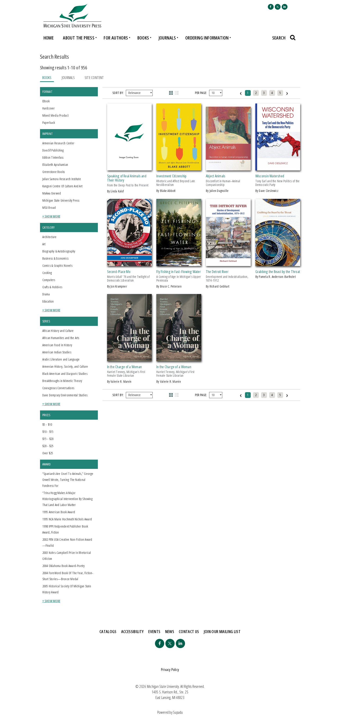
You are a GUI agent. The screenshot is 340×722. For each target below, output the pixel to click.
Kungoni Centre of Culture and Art (62, 186)
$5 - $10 (47, 424)
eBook (46, 101)
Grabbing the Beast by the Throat (277, 271)
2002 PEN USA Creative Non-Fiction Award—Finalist (67, 542)
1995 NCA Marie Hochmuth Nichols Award (67, 519)
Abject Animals (215, 176)
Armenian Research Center (58, 143)
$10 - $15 (48, 431)
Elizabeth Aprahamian (55, 164)
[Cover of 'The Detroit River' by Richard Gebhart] (228, 263)
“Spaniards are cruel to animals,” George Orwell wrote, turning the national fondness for (67, 479)
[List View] (176, 92)
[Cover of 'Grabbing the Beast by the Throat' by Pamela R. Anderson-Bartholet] (277, 263)
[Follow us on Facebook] (271, 7)
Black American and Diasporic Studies (64, 373)
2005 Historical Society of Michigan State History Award (66, 589)
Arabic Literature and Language (61, 359)
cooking (47, 272)
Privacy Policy (170, 669)
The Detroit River (217, 271)
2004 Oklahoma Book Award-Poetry (63, 566)
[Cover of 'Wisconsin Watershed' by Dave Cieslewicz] (277, 167)
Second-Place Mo (118, 271)
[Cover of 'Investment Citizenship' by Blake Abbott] (178, 167)
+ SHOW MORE (51, 216)
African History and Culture (58, 330)
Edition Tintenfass (53, 157)
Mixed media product (55, 115)
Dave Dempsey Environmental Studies (65, 395)
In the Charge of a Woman (124, 366)
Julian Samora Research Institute (61, 179)
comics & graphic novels (57, 265)
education (48, 301)
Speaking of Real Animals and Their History (126, 178)
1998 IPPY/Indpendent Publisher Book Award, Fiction (65, 529)
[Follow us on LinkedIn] (284, 7)
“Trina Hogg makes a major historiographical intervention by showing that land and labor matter (67, 499)
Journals (167, 38)
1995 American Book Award (58, 512)
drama (46, 294)
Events (154, 631)
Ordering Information (207, 38)
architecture (49, 237)
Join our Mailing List (222, 631)
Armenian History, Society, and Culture (65, 366)
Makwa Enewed (51, 193)
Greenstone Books (53, 172)
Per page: (201, 93)
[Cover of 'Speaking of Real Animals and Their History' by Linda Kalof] (129, 167)
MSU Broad (49, 207)
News (169, 631)
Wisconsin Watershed (269, 176)
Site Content (94, 77)
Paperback (48, 122)
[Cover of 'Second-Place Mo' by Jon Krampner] (129, 263)
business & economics (55, 258)
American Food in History (57, 345)
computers (48, 280)
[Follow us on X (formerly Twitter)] (278, 7)
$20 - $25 (48, 446)
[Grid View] (170, 92)
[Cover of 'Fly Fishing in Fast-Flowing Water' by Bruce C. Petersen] (178, 263)
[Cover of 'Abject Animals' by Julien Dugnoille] (228, 167)
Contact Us (189, 631)
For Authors (116, 38)
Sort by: (118, 93)
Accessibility (132, 631)
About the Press (78, 38)
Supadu (178, 712)
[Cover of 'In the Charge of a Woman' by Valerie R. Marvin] (129, 358)
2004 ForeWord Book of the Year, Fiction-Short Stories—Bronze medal (67, 576)
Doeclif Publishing (53, 150)
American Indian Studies (56, 352)
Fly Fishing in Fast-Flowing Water (178, 271)
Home (48, 38)
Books (143, 38)
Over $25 (47, 453)
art (44, 244)
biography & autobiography (58, 251)
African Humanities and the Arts (60, 338)
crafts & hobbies (52, 287)
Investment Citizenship (171, 176)
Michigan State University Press (61, 200)
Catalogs (108, 631)
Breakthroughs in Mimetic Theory (62, 381)
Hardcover (48, 108)
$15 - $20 (48, 439)
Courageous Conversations (58, 388)
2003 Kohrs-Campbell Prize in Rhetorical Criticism (66, 555)
